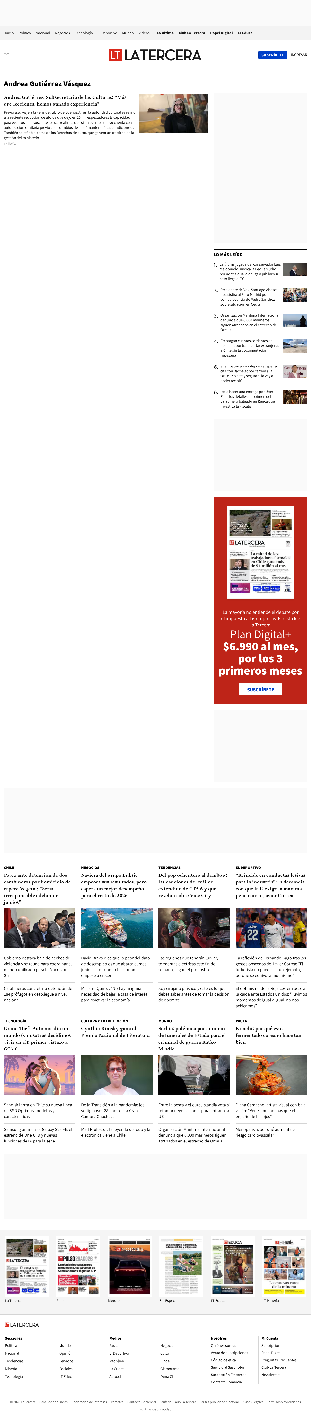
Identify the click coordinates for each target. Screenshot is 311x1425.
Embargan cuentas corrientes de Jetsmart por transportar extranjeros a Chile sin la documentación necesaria (250, 348)
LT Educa (245, 32)
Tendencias (169, 867)
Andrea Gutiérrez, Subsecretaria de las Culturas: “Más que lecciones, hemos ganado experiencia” (65, 101)
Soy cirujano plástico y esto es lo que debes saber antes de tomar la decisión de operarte (193, 994)
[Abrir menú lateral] (8, 55)
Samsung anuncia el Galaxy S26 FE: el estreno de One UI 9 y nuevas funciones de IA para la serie (38, 1135)
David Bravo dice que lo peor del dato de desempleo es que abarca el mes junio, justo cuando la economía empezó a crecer (115, 966)
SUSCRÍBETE (260, 689)
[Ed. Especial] (181, 1295)
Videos (144, 32)
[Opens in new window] (130, 1295)
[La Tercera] (27, 1295)
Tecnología (84, 32)
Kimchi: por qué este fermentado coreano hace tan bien (269, 1035)
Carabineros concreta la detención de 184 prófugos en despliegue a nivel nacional (38, 994)
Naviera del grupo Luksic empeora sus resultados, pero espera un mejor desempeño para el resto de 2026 (114, 885)
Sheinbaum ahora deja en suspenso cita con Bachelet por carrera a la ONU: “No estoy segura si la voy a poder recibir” (249, 373)
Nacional (43, 32)
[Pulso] (78, 1295)
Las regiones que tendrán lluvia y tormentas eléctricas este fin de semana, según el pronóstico (188, 963)
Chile (9, 867)
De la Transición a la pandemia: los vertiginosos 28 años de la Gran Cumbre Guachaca (112, 1110)
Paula (241, 1021)
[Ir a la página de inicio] (155, 55)
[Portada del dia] (260, 596)
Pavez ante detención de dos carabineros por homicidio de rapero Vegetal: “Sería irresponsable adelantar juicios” (37, 889)
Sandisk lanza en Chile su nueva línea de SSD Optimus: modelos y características (38, 1110)
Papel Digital (221, 32)
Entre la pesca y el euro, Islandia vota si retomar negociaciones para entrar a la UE (194, 1110)
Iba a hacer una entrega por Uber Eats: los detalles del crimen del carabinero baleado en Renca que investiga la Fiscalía (248, 399)
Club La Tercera (192, 32)
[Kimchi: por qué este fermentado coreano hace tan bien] (271, 1075)
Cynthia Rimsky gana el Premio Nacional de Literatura (115, 1032)
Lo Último (165, 32)
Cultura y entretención (104, 1021)
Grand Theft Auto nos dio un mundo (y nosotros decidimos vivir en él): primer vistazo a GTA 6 (37, 1039)
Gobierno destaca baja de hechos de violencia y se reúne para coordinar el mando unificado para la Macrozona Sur (38, 966)
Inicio (9, 32)
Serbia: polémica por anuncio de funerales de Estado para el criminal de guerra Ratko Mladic (192, 1039)
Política (25, 32)
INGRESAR (299, 55)
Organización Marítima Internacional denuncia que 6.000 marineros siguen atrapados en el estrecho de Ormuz (249, 322)
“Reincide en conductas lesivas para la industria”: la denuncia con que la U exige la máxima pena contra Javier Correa (270, 885)
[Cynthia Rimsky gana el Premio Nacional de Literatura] (117, 1075)
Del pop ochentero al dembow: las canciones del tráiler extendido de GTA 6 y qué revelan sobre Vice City (192, 885)
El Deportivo (107, 32)
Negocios (62, 32)
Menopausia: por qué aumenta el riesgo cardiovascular (266, 1132)
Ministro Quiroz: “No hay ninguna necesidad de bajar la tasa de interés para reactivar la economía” (114, 994)
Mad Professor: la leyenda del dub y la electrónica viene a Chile (115, 1132)
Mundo (128, 32)
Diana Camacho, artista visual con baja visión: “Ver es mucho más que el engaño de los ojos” (271, 1110)
